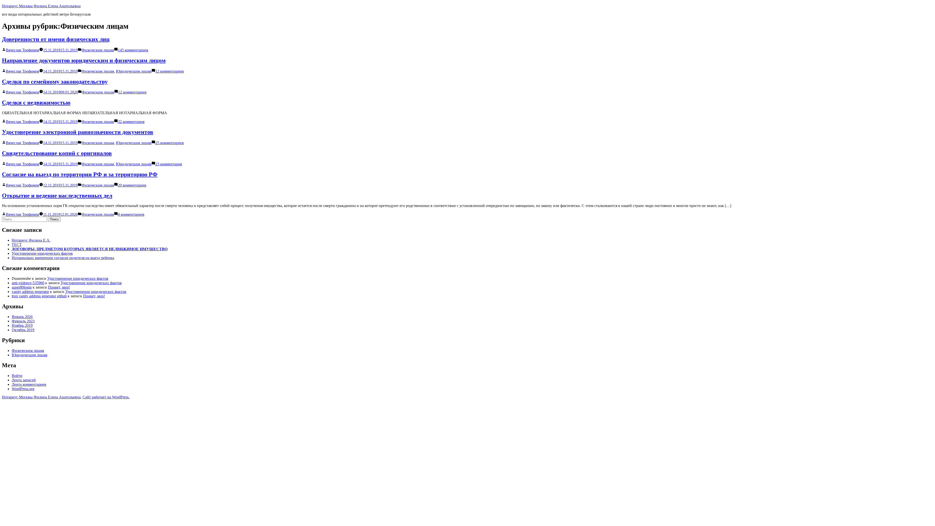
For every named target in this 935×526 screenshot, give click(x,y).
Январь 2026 (22, 317)
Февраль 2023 (23, 321)
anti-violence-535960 (28, 283)
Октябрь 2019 (23, 330)
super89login (22, 287)
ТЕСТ (17, 245)
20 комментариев (132, 185)
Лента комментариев (29, 384)
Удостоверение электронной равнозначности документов (77, 132)
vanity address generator (30, 292)
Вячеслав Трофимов (22, 50)
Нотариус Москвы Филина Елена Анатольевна (41, 6)
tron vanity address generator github (39, 296)
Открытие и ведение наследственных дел (57, 195)
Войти (17, 376)
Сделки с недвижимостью (36, 102)
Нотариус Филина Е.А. (31, 240)
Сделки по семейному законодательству (55, 81)
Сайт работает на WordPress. (106, 397)
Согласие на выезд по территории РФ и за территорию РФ (80, 174)
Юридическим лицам (133, 71)
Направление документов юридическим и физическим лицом (84, 60)
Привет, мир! (59, 287)
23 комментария (168, 164)
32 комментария (131, 122)
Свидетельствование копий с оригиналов (57, 153)
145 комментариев (133, 50)
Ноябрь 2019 (22, 325)
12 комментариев (169, 71)
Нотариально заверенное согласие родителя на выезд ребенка (63, 258)
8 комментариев (131, 214)
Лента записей (24, 380)
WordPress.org (23, 389)
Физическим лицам (98, 50)
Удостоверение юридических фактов (42, 253)
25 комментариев (169, 143)
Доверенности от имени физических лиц (56, 39)
